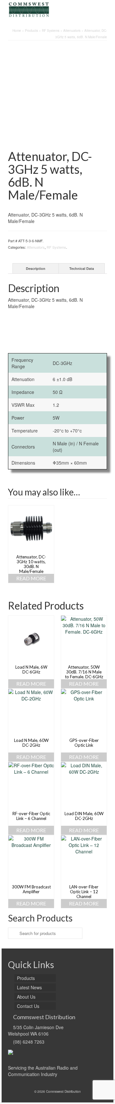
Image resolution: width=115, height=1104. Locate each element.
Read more (31, 578)
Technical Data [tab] (81, 268)
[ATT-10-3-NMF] (57, 96)
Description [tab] (35, 268)
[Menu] (102, 9)
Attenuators (36, 247)
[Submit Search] (13, 933)
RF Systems (56, 247)
